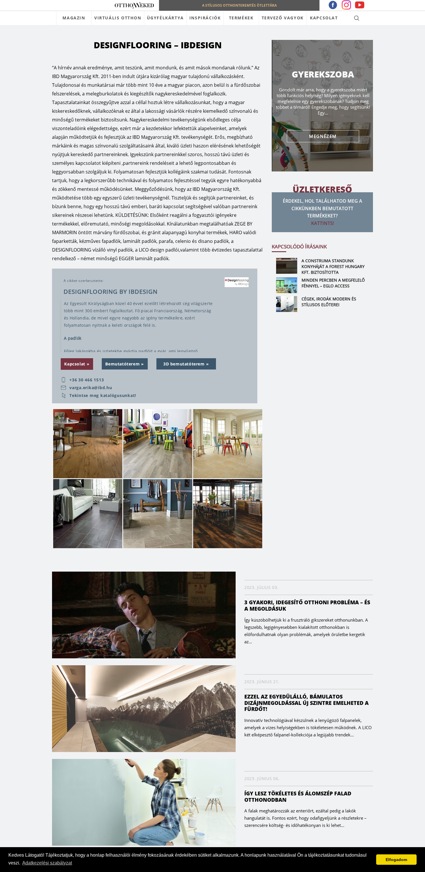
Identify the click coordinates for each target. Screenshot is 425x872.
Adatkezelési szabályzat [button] (47, 862)
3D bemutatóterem (184, 364)
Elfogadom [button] (396, 859)
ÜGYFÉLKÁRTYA (165, 18)
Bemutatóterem (122, 364)
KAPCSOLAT (324, 18)
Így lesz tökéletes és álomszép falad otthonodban (297, 796)
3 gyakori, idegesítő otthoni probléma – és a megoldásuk (307, 605)
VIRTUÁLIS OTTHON (117, 18)
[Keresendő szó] (356, 18)
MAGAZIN (73, 18)
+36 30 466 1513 (86, 380)
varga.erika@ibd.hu (90, 388)
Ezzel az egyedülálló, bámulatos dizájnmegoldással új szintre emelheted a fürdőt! (306, 702)
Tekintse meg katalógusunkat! (102, 395)
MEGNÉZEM (322, 136)
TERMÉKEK (241, 18)
